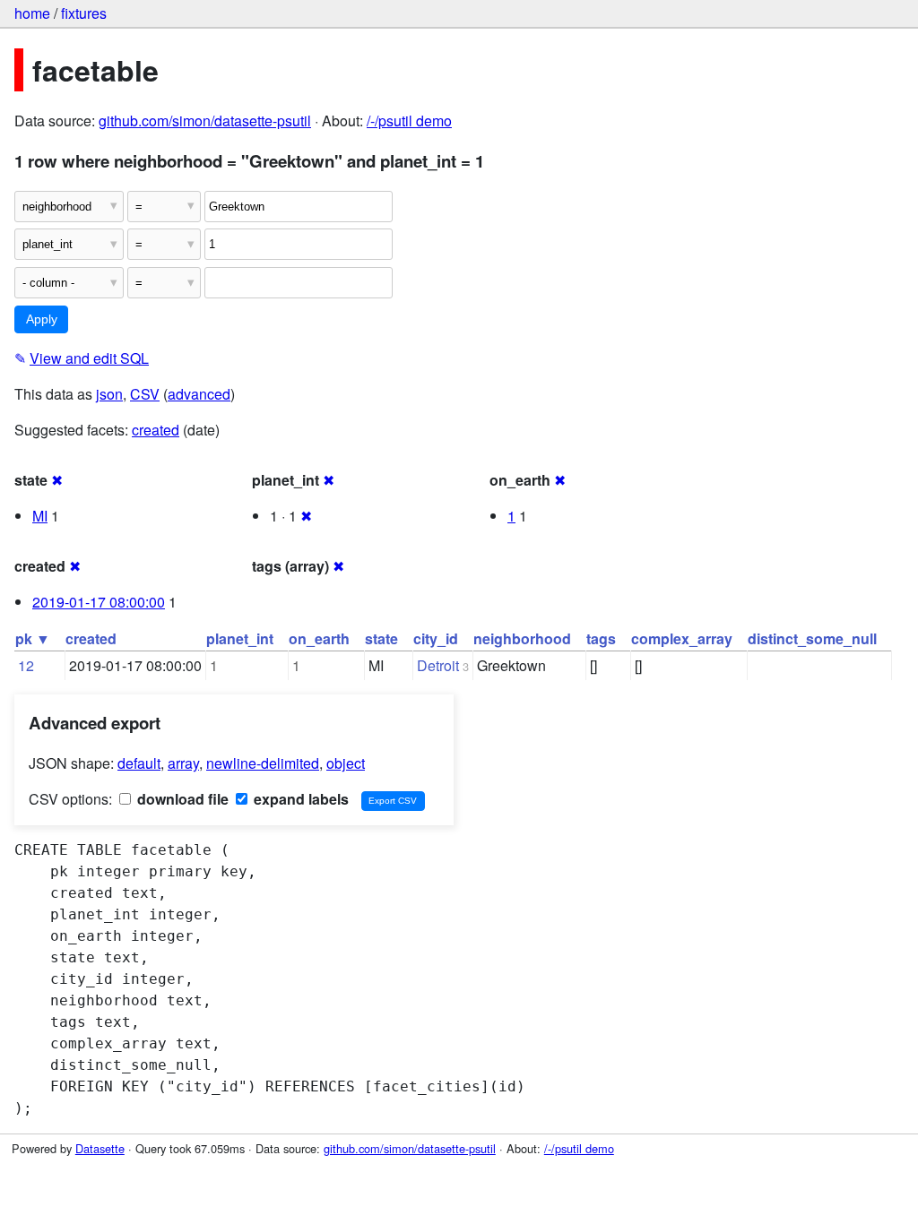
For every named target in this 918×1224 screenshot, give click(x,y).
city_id (435, 638)
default (138, 763)
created (155, 429)
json (109, 394)
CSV (145, 394)
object (345, 763)
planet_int (239, 638)
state (381, 638)
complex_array (681, 638)
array (183, 763)
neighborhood (522, 638)
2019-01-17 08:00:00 (98, 601)
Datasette (100, 1148)
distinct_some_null (812, 638)
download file (181, 799)
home (32, 13)
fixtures (84, 13)
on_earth (319, 638)
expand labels (299, 799)
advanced (199, 394)
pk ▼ (32, 638)
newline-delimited (262, 763)
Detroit (438, 665)
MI (40, 515)
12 (26, 665)
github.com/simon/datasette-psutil (205, 120)
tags (601, 638)
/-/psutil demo (409, 120)
